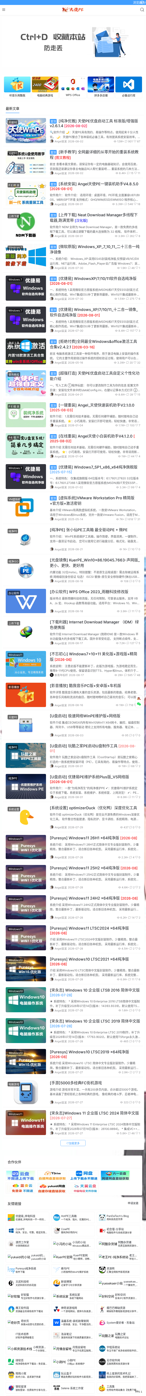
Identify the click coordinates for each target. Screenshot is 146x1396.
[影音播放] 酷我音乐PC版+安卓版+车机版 (85, 685)
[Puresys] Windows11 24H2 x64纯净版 (94, 898)
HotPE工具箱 (69, 1216)
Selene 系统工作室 (72, 1388)
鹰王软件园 (22, 1307)
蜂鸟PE (65, 1268)
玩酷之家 (120, 1334)
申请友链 (133, 1203)
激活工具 (14, 342)
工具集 (111, 1386)
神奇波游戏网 (69, 1307)
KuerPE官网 (80, 1255)
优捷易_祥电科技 (25, 1216)
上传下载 (14, 216)
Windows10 (16, 960)
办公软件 (14, 593)
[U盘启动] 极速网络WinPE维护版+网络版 (85, 716)
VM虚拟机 (15, 499)
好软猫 (25, 1294)
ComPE (20, 1229)
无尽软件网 (113, 1360)
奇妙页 (25, 1320)
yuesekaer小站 (133, 1281)
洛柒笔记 (66, 1334)
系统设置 (14, 809)
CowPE (65, 1229)
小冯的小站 (79, 1242)
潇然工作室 (22, 1242)
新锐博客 (66, 1281)
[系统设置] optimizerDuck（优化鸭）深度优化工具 (93, 808)
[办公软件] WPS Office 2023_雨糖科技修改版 (89, 592)
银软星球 (21, 1386)
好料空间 (120, 1294)
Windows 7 (15, 247)
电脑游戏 (14, 1084)
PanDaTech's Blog (118, 1216)
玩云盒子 (66, 1373)
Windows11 (15, 654)
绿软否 (20, 1360)
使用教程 (14, 374)
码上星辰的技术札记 (119, 1373)
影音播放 (14, 687)
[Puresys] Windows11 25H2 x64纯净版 (94, 868)
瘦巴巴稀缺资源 (116, 1307)
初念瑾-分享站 (115, 1229)
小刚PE (71, 1360)
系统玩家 (74, 1294)
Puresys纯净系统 (26, 1268)
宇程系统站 (113, 1347)
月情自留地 (79, 1347)
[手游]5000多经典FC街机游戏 (76, 1083)
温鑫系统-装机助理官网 (75, 1320)
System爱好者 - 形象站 (121, 1322)
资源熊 (111, 1268)
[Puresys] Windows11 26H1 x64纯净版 (93, 838)
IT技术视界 (33, 1334)
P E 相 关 (14, 185)
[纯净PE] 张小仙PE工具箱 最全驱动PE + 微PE (89, 530)
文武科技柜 (22, 1281)
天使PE (13, 122)
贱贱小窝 (21, 1373)
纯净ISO (13, 561)
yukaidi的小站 (39, 1255)
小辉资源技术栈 (42, 1347)
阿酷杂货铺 (124, 1242)
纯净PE (13, 531)
